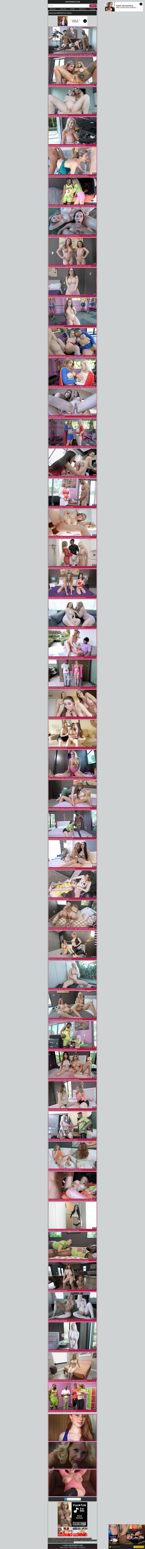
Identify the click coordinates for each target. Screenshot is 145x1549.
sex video (51, 1538)
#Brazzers (53, 9)
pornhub (94, 1540)
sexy (68, 1540)
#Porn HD (63, 9)
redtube (89, 1538)
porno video (79, 1540)
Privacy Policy (73, 1547)
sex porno (51, 1540)
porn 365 (73, 1540)
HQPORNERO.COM (72, 2)
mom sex (64, 1538)
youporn (56, 1540)
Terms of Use (64, 1547)
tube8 (64, 1542)
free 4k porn (57, 1538)
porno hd (76, 1538)
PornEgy (92, 9)
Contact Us (82, 1547)
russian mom (69, 1542)
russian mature (87, 1540)
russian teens (52, 1542)
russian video (63, 1540)
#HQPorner (82, 9)
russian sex (70, 1538)
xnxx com (59, 1542)
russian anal (83, 1538)
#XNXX (72, 9)
